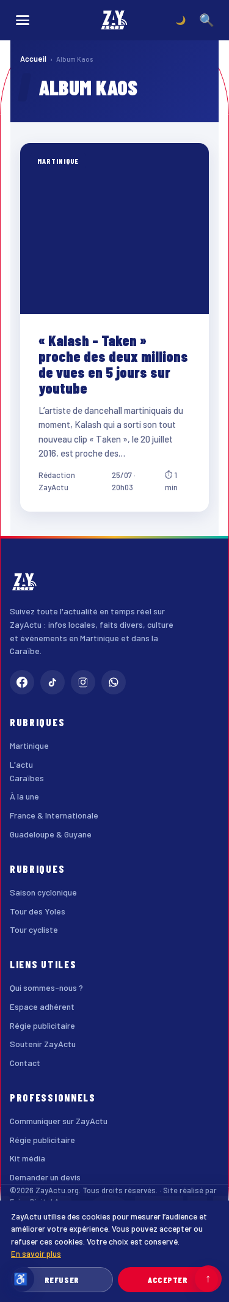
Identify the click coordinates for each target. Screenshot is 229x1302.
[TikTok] (52, 682)
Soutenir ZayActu (43, 1044)
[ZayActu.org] (114, 20)
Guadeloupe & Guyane (51, 834)
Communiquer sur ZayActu (58, 1121)
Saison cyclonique (43, 892)
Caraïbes (27, 778)
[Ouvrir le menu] (22, 20)
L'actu (21, 764)
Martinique (29, 745)
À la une (24, 796)
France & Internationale (54, 815)
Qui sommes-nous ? (46, 987)
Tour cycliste (34, 929)
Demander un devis (45, 1177)
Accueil (33, 59)
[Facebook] (22, 682)
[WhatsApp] (113, 682)
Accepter (167, 1279)
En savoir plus (36, 1253)
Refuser (62, 1279)
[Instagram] (83, 682)
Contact (25, 1062)
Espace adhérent (42, 1006)
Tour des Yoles (37, 911)
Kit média (27, 1158)
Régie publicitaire (42, 1025)
